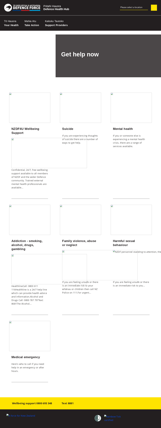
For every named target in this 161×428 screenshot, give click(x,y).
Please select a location (131, 7)
